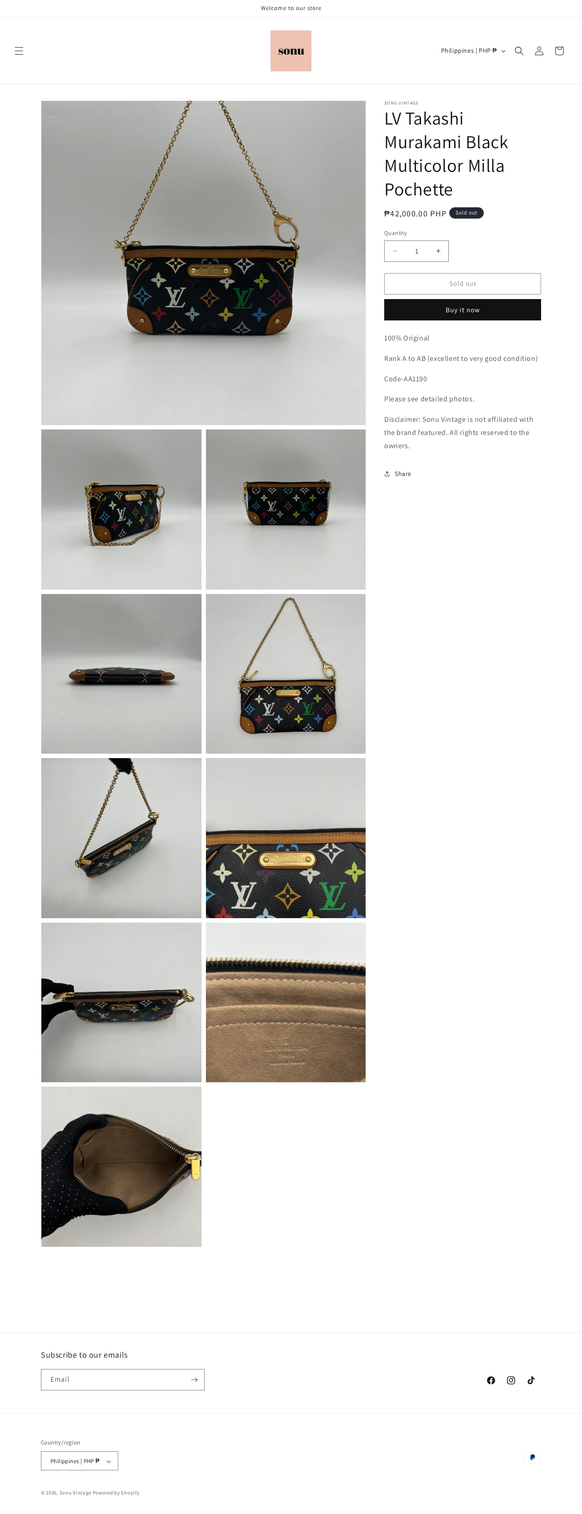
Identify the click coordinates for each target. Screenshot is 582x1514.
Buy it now (463, 309)
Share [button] (403, 473)
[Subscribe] (194, 1379)
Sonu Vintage (75, 1493)
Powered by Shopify (116, 1493)
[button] (19, 51)
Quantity (395, 233)
